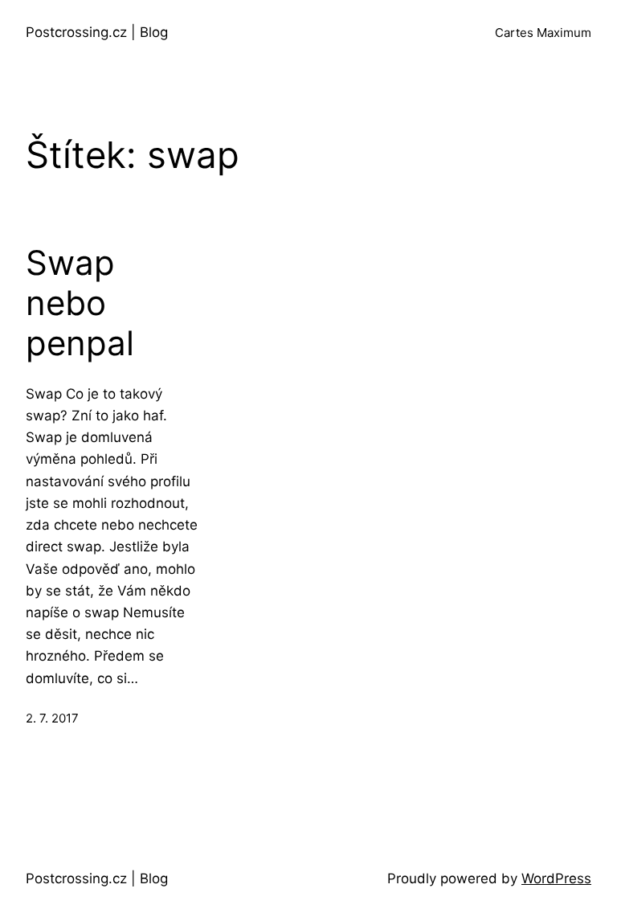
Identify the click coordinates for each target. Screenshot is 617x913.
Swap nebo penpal (80, 303)
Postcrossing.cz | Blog (97, 32)
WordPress (556, 878)
